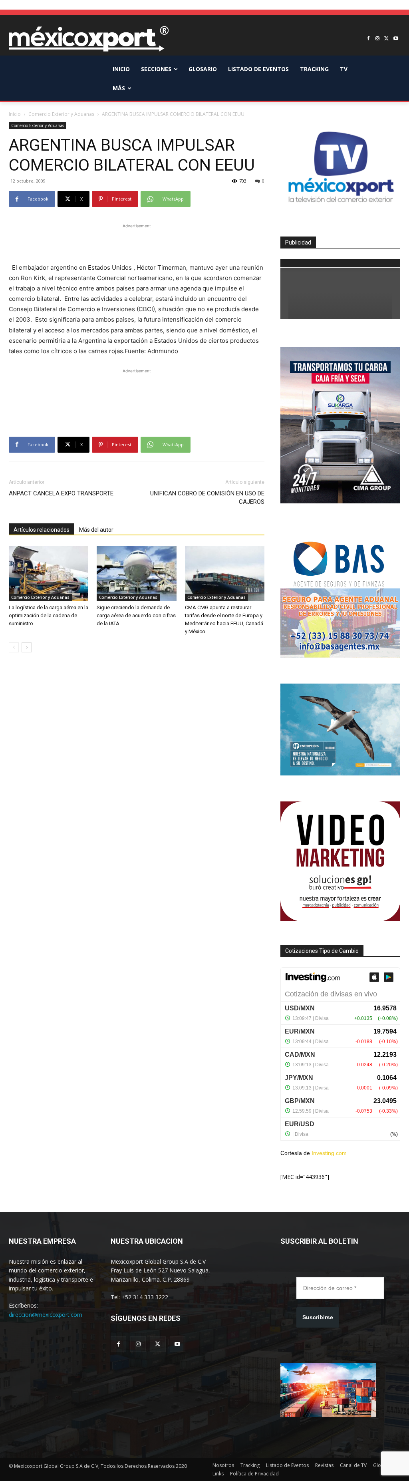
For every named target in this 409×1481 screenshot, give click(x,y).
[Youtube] (395, 39)
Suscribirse (317, 1317)
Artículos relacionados (41, 530)
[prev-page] (14, 647)
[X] (386, 39)
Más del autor (96, 530)
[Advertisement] (136, 242)
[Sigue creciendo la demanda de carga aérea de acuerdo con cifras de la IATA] (136, 573)
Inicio (15, 114)
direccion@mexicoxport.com (45, 1314)
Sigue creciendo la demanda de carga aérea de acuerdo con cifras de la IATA (136, 615)
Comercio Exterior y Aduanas (61, 114)
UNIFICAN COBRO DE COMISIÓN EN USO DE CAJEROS (207, 497)
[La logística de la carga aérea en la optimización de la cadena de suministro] (48, 573)
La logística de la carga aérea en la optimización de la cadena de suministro (48, 615)
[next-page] (27, 647)
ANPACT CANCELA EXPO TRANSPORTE (61, 493)
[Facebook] (368, 39)
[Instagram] (377, 39)
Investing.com (329, 1153)
